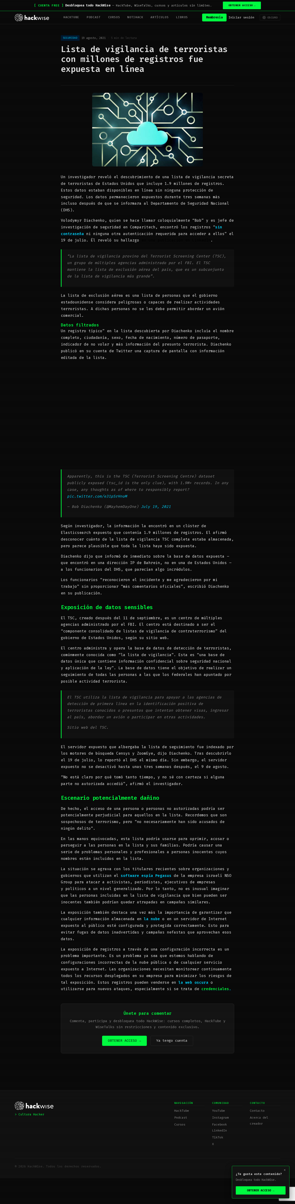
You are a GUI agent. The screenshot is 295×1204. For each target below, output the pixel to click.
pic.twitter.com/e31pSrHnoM (97, 496)
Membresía (214, 17)
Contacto (257, 1111)
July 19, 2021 (156, 506)
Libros (182, 17)
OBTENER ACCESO (242, 5)
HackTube (71, 17)
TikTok (217, 1137)
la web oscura (193, 982)
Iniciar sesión (241, 17)
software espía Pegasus (146, 875)
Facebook (219, 1124)
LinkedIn (219, 1130)
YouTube (218, 1111)
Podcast (93, 17)
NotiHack (135, 17)
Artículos (159, 17)
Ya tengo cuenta (171, 1040)
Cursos (114, 17)
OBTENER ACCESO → (124, 1040)
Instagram (220, 1118)
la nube (152, 918)
